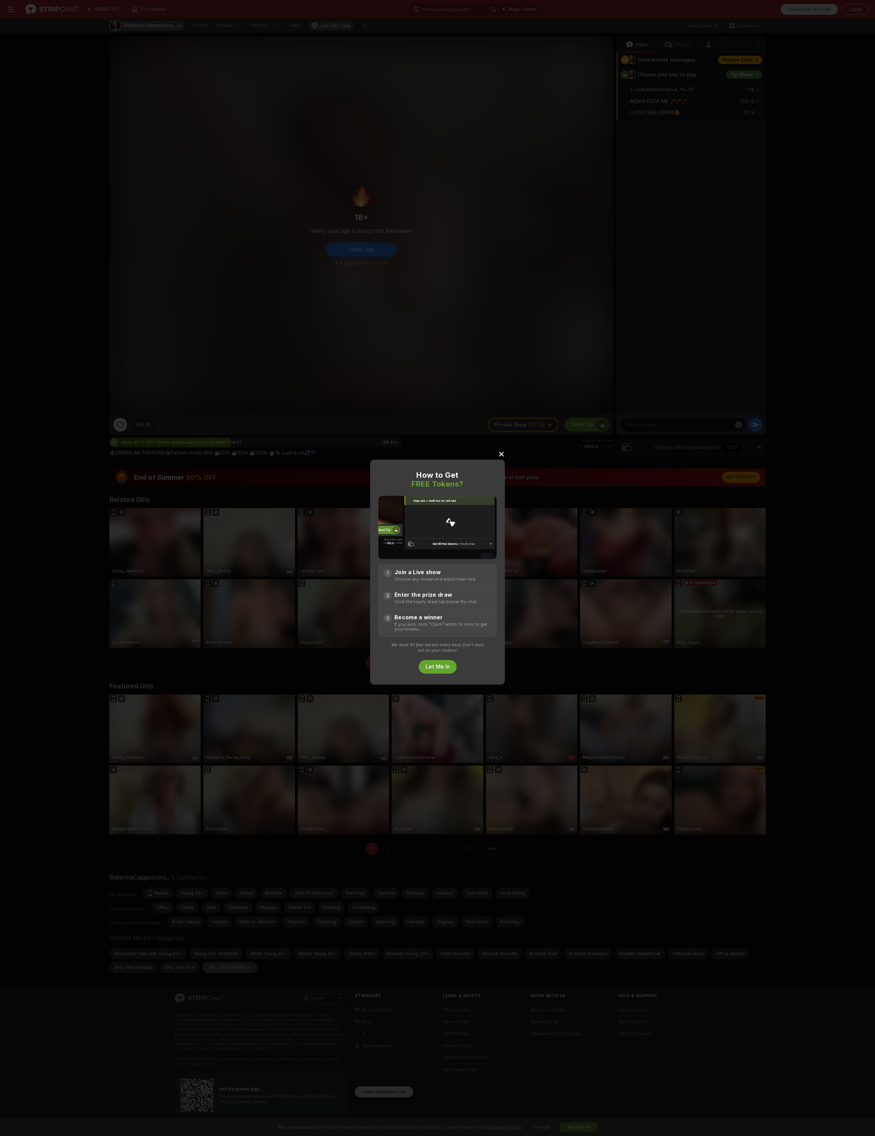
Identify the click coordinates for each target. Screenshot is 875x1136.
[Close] (501, 454)
